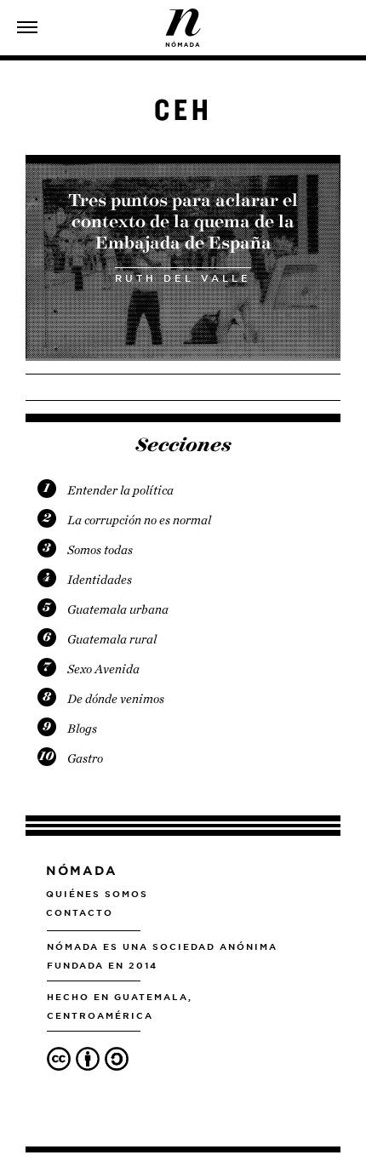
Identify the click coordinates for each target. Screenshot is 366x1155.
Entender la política (120, 490)
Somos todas (100, 549)
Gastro (85, 758)
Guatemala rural (112, 639)
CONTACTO (79, 912)
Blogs (82, 728)
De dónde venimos (115, 698)
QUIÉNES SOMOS (97, 894)
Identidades (99, 579)
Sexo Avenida (103, 669)
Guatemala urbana (118, 609)
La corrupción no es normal (139, 520)
